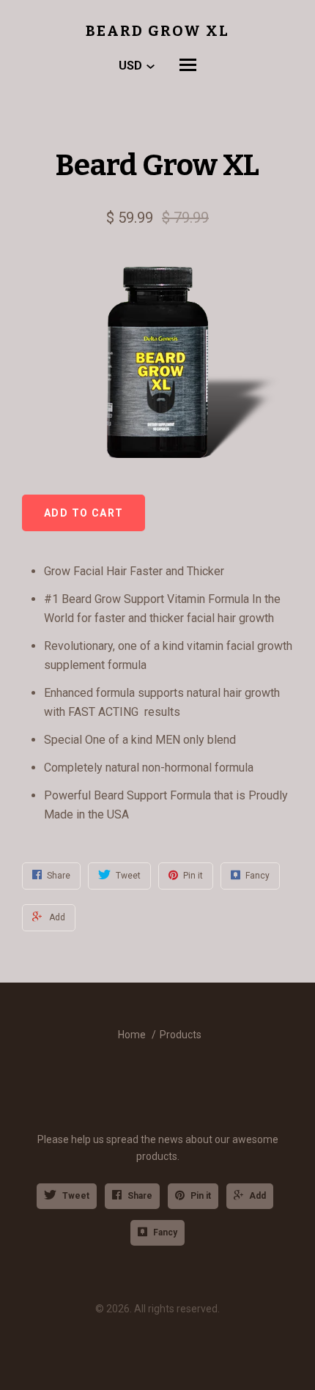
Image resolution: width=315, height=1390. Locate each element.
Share (139, 1196)
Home (132, 1034)
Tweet (75, 1196)
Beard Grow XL (157, 31)
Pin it (200, 1196)
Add (257, 1196)
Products (180, 1034)
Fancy (165, 1232)
